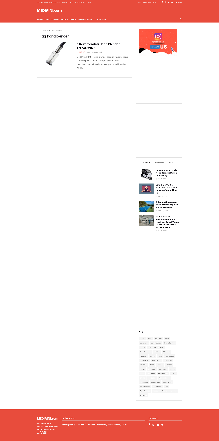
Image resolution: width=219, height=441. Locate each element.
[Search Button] (181, 19)
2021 (150, 339)
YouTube (143, 395)
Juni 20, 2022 (93, 52)
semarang (155, 382)
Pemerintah (163, 373)
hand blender (57, 30)
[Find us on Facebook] (162, 2)
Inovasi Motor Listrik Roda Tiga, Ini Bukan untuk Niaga (166, 173)
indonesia (144, 360)
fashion (143, 356)
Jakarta (143, 365)
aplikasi (158, 339)
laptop (169, 365)
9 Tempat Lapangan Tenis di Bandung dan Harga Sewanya (167, 205)
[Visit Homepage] (49, 10)
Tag (48, 30)
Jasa (152, 365)
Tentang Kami (42, 2)
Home (42, 30)
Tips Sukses (145, 391)
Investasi (168, 360)
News (40, 19)
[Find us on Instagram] (165, 2)
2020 (142, 339)
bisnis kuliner (145, 352)
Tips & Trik (100, 19)
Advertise (52, 2)
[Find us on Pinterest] (172, 2)
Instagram (156, 360)
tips (166, 387)
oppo (142, 373)
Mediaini (151, 369)
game (152, 356)
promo (142, 378)
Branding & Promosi (81, 19)
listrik (142, 369)
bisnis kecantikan (156, 347)
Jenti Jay (82, 52)
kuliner (160, 365)
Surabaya (157, 387)
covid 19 (166, 352)
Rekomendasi (164, 378)
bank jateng (156, 343)
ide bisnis (170, 356)
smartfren (167, 382)
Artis (167, 339)
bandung (144, 343)
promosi (152, 378)
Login (179, 2)
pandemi (151, 373)
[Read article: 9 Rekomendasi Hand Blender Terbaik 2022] (56, 54)
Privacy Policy (80, 2)
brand (157, 352)
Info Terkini (52, 19)
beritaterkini (169, 343)
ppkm (173, 373)
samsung (144, 382)
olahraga (163, 369)
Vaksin (164, 391)
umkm (155, 391)
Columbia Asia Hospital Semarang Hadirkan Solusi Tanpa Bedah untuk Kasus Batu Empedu (167, 222)
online (172, 369)
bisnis (142, 347)
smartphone (145, 387)
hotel (160, 356)
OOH (89, 2)
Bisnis (64, 19)
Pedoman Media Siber (65, 2)
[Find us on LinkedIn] (168, 2)
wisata (173, 391)
